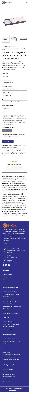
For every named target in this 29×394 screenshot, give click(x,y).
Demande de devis (7, 141)
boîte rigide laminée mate (19, 152)
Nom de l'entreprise (6, 80)
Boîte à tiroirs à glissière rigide (10, 153)
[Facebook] (3, 265)
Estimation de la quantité (7, 105)
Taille (3, 99)
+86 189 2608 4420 (12, 257)
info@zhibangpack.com (13, 262)
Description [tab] (14, 161)
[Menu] (26, 2)
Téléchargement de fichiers (8, 127)
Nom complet (5, 73)
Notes (3, 112)
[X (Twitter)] (6, 265)
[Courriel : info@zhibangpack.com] (4, 261)
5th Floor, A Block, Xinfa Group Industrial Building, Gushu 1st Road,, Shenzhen (16, 250)
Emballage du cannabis (9, 334)
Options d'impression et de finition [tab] (14, 167)
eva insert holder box (12, 150)
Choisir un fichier (7, 130)
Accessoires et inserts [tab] (14, 170)
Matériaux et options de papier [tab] (14, 164)
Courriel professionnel (7, 86)
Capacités (6, 317)
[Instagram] (9, 265)
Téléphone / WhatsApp (7, 92)
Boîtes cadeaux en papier (15, 145)
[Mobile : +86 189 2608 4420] (4, 256)
